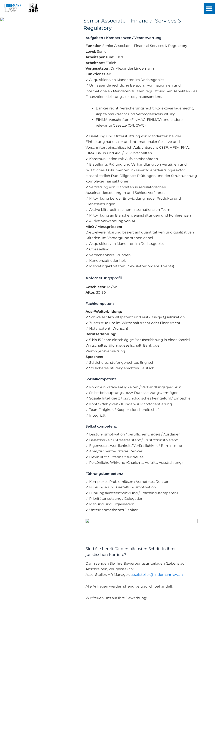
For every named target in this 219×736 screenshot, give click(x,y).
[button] (209, 8)
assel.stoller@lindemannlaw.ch (156, 575)
